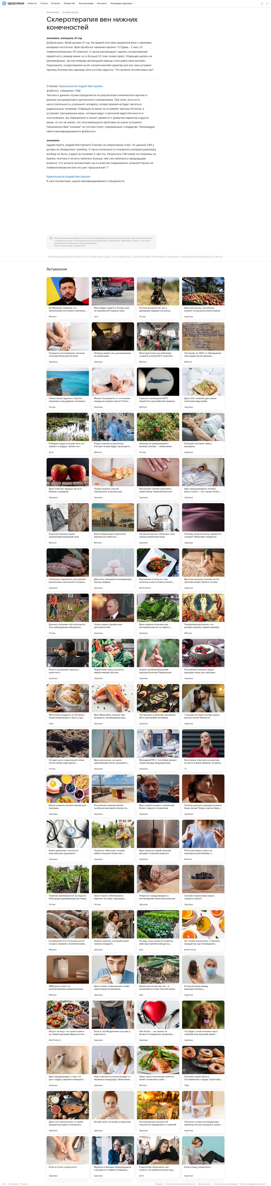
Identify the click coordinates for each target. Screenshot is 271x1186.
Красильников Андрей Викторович (81, 86)
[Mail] (4, 3)
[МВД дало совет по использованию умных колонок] (68, 976)
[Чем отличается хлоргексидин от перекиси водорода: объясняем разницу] (113, 1067)
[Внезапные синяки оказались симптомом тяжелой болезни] (158, 479)
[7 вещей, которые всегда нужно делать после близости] (203, 705)
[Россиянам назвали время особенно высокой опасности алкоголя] (113, 796)
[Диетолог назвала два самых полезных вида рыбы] (203, 389)
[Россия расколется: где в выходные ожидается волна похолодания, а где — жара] (158, 298)
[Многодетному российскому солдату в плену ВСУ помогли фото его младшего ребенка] (158, 343)
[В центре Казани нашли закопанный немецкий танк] (68, 524)
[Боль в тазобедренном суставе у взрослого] (113, 1022)
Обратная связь (204, 1184)
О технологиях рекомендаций (225, 1184)
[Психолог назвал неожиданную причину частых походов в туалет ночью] (203, 1112)
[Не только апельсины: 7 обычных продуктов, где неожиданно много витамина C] (203, 931)
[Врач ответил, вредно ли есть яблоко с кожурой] (68, 479)
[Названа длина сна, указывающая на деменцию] (113, 343)
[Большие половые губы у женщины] (203, 434)
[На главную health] (15, 3)
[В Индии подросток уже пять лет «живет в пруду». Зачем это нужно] (68, 434)
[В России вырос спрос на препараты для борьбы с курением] (203, 841)
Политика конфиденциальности (253, 1184)
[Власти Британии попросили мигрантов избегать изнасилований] (113, 524)
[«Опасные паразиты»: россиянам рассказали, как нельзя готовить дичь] (68, 569)
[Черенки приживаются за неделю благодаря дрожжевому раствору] (68, 886)
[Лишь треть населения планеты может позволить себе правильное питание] (158, 1067)
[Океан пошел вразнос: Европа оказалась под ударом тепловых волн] (68, 389)
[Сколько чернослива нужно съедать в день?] (203, 886)
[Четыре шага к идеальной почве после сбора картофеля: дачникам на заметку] (68, 750)
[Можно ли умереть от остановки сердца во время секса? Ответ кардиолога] (113, 389)
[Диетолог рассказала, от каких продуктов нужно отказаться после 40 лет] (68, 1112)
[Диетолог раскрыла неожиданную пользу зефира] (113, 569)
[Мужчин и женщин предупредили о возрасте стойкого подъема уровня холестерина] (113, 1157)
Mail (4, 1184)
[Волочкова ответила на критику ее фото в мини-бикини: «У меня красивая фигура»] (203, 750)
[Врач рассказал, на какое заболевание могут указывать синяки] (113, 750)
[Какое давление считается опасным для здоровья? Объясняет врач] (68, 841)
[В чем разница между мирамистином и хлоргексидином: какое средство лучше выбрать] (203, 976)
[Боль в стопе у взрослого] (68, 1157)
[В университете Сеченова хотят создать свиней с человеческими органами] (68, 931)
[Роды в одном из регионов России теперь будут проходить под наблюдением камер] (113, 434)
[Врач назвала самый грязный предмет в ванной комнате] (158, 841)
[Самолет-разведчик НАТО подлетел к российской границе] (158, 389)
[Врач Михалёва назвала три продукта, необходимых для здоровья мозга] (113, 705)
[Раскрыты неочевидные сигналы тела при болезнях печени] (68, 343)
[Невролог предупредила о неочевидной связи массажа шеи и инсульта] (158, 886)
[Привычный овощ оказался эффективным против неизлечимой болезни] (113, 660)
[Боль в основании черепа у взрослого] (68, 660)
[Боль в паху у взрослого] (203, 1157)
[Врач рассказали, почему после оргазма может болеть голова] (203, 569)
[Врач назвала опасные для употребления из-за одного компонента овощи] (158, 615)
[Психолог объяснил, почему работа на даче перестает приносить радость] (113, 841)
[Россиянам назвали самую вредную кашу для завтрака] (203, 660)
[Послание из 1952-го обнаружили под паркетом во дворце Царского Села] (203, 343)
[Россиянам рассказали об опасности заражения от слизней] (158, 1112)
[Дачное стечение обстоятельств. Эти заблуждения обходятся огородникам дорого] (68, 615)
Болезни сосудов (70, 12)
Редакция (159, 1184)
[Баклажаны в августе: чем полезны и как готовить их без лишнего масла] (158, 569)
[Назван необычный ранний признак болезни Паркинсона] (158, 660)
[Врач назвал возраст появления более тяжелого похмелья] (158, 796)
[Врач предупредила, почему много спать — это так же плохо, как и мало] (203, 479)
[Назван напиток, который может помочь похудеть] (113, 931)
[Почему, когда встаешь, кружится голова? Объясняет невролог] (203, 524)
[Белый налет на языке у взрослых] (113, 1112)
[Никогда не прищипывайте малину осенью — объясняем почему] (158, 434)
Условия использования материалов (180, 1184)
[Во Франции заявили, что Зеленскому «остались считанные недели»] (68, 298)
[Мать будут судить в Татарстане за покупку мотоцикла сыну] (113, 298)
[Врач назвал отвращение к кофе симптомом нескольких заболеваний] (113, 976)
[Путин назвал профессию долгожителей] (113, 615)
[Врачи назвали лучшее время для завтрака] (68, 796)
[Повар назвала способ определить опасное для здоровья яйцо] (113, 479)
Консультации (53, 12)
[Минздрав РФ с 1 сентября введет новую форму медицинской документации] (158, 750)
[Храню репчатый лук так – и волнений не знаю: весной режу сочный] (158, 976)
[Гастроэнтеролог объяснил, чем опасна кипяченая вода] (158, 524)
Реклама (24, 1184)
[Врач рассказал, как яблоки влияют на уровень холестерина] (203, 298)
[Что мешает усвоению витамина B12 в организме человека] (158, 705)
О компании (13, 1184)
